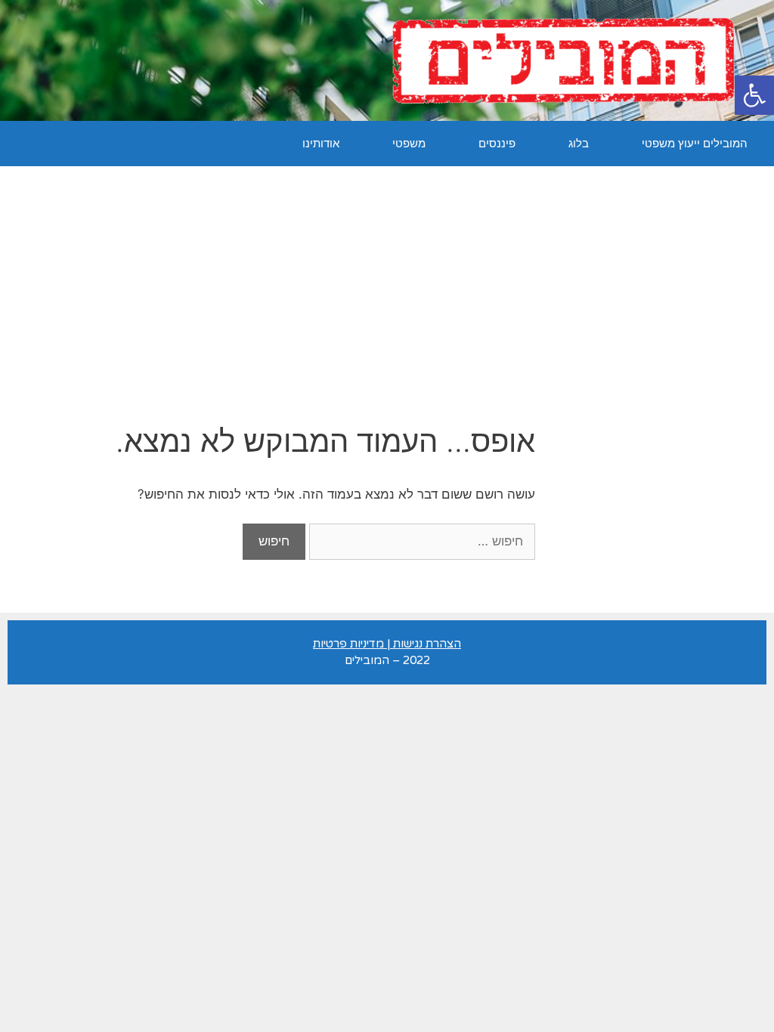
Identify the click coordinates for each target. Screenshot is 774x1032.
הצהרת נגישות (427, 643)
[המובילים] (563, 59)
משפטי (409, 143)
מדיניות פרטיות (348, 643)
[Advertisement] (387, 279)
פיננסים (496, 143)
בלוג (578, 143)
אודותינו (320, 143)
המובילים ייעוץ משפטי (695, 143)
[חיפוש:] (420, 540)
